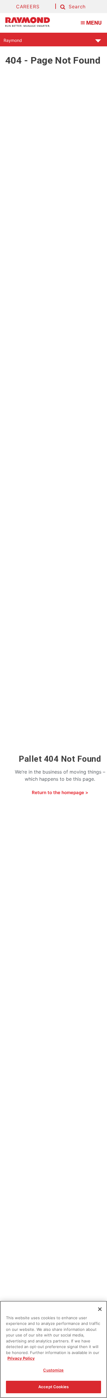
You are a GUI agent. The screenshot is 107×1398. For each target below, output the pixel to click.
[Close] (99, 1309)
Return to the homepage (58, 792)
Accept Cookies (53, 1386)
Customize (53, 1370)
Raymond (13, 42)
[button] (72, 7)
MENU (94, 23)
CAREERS (28, 7)
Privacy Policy (21, 1358)
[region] (53, 1349)
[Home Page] (27, 22)
